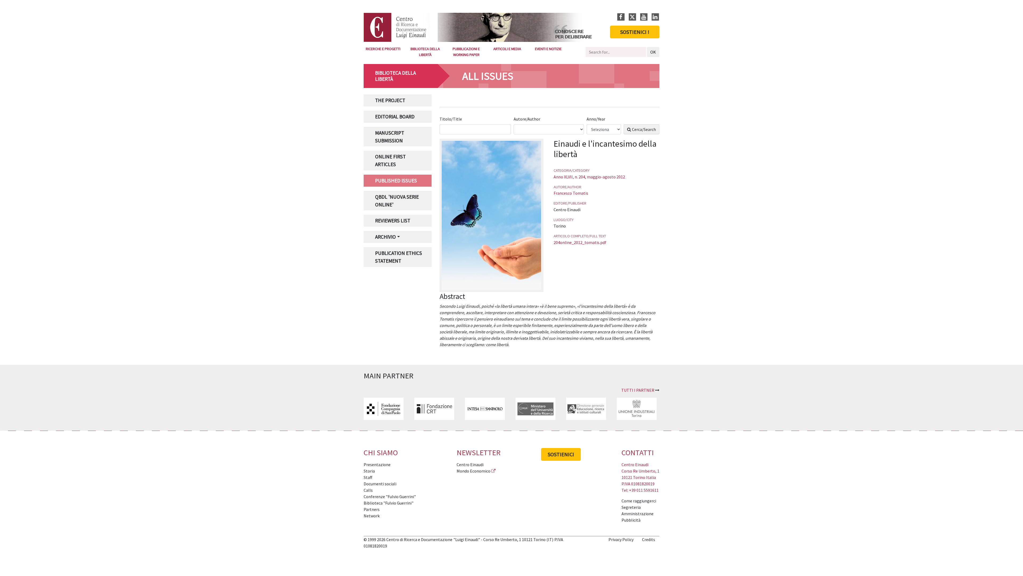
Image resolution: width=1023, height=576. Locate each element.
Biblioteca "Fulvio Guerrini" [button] (388, 503)
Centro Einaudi (470, 464)
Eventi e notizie (548, 48)
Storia (369, 471)
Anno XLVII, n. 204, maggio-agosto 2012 (589, 176)
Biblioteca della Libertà (425, 51)
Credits (648, 539)
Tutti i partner (637, 390)
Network (372, 515)
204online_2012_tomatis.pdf (580, 242)
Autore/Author (527, 119)
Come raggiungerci (639, 500)
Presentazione (377, 464)
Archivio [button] (385, 237)
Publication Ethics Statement (398, 257)
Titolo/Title (451, 119)
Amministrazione (637, 513)
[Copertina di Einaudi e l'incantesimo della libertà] (491, 214)
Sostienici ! (634, 32)
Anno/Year (596, 119)
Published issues (396, 180)
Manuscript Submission (389, 137)
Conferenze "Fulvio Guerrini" (390, 496)
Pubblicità (631, 520)
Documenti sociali (380, 483)
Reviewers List (392, 220)
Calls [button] (368, 490)
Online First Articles (390, 160)
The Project (390, 100)
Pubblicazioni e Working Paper (466, 51)
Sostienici (561, 454)
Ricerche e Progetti (383, 48)
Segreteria (631, 507)
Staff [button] (368, 477)
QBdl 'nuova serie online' (397, 201)
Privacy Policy (621, 539)
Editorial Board (395, 116)
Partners (372, 509)
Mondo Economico (473, 471)
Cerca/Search (643, 129)
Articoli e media (507, 48)
